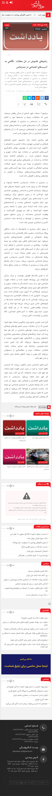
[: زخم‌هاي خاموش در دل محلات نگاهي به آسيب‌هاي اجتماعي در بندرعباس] (39, 104)
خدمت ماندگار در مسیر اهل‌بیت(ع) (34, 546)
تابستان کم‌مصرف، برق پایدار (37, 551)
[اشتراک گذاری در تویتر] (42, 98)
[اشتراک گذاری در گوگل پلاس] (38, 98)
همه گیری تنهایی (41, 699)
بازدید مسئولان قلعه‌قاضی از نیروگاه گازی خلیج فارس (28, 690)
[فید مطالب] (11, 782)
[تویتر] (41, 782)
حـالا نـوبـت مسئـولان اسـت (37, 594)
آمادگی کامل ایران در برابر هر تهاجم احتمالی (31, 583)
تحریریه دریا (34, 91)
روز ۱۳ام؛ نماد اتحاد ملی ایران (37, 575)
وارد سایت (24, 519)
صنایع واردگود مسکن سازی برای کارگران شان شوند (29, 640)
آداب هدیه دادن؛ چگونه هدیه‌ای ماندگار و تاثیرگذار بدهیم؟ (26, 628)
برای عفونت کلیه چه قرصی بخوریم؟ (34, 617)
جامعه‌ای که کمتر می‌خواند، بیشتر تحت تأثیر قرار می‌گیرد (27, 703)
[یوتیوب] (16, 782)
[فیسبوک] (47, 782)
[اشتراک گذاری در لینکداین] (33, 98)
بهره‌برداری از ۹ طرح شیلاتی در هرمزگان (33, 555)
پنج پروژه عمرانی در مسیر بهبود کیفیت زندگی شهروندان (27, 686)
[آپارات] (21, 782)
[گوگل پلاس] (26, 782)
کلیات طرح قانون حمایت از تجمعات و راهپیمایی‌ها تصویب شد (26, 589)
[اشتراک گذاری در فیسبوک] (47, 98)
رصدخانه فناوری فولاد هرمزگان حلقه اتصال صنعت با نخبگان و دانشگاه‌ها (25, 634)
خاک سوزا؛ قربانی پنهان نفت (40, 437)
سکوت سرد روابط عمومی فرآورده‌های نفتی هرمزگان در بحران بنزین (25, 623)
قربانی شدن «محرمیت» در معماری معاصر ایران (30, 695)
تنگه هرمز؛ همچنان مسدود (38, 571)
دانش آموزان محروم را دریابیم (16, 466)
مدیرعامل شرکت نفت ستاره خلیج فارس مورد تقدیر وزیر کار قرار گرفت (26, 645)
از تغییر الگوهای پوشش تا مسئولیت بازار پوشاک (30, 542)
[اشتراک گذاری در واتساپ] (25, 98)
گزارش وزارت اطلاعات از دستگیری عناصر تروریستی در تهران (26, 579)
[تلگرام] (31, 782)
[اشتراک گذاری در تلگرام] (29, 98)
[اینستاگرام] (36, 782)
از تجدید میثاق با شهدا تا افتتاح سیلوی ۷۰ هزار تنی (29, 534)
